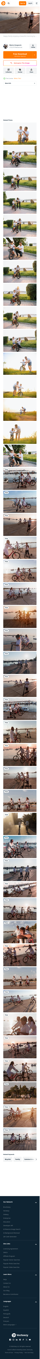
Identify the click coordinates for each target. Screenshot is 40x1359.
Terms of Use (8, 1351)
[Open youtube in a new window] (29, 1338)
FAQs (5, 1278)
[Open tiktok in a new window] (22, 1338)
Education (6, 1221)
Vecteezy (6, 1210)
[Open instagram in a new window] (13, 1338)
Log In (30, 3)
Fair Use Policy (28, 1351)
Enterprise (6, 1217)
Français (6, 1320)
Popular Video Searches (11, 1266)
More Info (8, 82)
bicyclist (8, 1158)
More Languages (9, 1324)
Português (6, 1313)
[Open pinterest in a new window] (19, 1338)
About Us (6, 1286)
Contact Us (7, 1282)
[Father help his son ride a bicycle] (19, 133)
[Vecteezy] (3, 3)
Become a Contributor (10, 1293)
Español (6, 1309)
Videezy (6, 1213)
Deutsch (6, 1316)
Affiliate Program (9, 1255)
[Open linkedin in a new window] (16, 1338)
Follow (33, 47)
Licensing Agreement (10, 1248)
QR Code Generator (10, 1236)
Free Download (20, 55)
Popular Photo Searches (11, 1262)
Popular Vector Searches (11, 1259)
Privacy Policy (18, 1351)
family (17, 1158)
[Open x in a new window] (26, 1338)
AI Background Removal (11, 1232)
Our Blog (6, 1289)
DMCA (5, 1251)
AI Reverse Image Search (12, 1228)
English (5, 1305)
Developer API (8, 1224)
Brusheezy (6, 1206)
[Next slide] (32, 1158)
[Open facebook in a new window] (9, 1338)
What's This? (17, 78)
